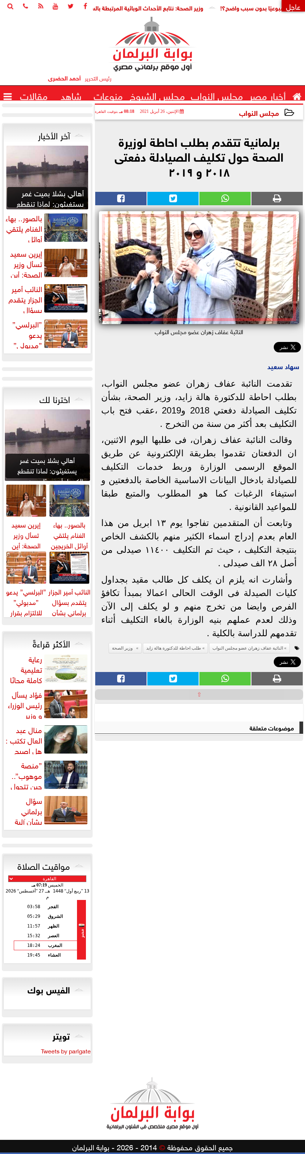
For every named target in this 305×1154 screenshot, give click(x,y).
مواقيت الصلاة (43, 865)
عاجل (293, 6)
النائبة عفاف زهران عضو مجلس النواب (247, 648)
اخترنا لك (54, 398)
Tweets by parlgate (66, 1050)
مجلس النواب (259, 112)
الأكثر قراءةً (51, 642)
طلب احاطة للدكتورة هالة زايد (173, 648)
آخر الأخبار (54, 134)
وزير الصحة (123, 648)
